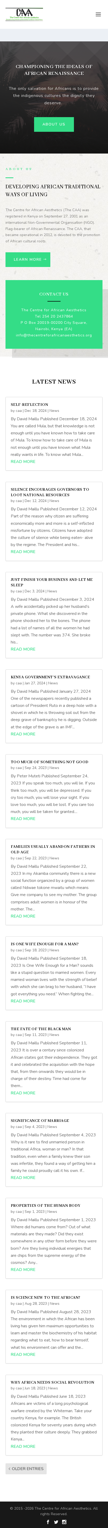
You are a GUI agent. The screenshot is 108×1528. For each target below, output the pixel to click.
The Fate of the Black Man (41, 1029)
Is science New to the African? (45, 1297)
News (54, 410)
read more (23, 462)
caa (19, 410)
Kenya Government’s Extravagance (50, 677)
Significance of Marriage (40, 1120)
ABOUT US (54, 124)
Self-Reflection (29, 404)
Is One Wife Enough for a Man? (45, 944)
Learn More (28, 259)
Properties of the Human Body (45, 1205)
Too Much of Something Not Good (50, 762)
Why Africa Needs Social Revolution (52, 1382)
